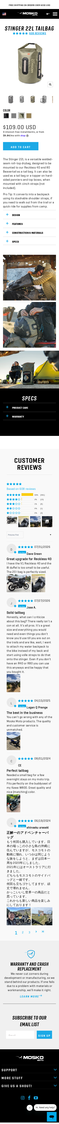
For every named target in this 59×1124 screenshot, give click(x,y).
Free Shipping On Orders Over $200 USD (29, 4)
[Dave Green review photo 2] (38, 583)
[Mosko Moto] (29, 14)
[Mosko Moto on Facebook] (29, 1097)
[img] (25, 546)
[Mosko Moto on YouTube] (36, 1097)
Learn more (29, 995)
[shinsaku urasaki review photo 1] (19, 916)
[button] (20, 32)
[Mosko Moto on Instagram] (23, 1097)
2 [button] (23, 931)
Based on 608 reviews (21, 488)
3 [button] (29, 931)
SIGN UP (44, 1035)
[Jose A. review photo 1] (13, 683)
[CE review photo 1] (13, 803)
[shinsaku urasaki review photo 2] (44, 916)
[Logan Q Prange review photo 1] (13, 741)
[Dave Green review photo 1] (19, 583)
